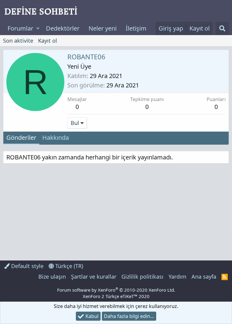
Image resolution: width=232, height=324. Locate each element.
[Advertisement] (58, 212)
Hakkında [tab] (55, 137)
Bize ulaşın (52, 276)
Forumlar (20, 28)
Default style (27, 266)
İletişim (136, 28)
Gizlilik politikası (142, 276)
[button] (37, 28)
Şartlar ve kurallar (93, 276)
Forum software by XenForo (116, 290)
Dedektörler (62, 28)
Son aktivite (18, 40)
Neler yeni (103, 28)
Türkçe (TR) (68, 266)
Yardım (177, 276)
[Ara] (222, 28)
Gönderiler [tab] (21, 137)
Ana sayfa (204, 276)
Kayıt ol (47, 40)
